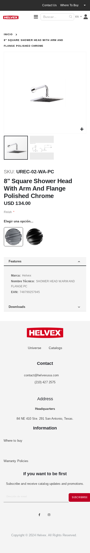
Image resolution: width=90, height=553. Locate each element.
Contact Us (49, 5)
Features (15, 261)
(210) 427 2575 (45, 382)
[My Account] (86, 16)
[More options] (84, 5)
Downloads (17, 307)
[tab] (45, 261)
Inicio (8, 34)
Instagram (49, 515)
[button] (78, 17)
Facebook (39, 515)
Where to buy (69, 5)
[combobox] (57, 16)
